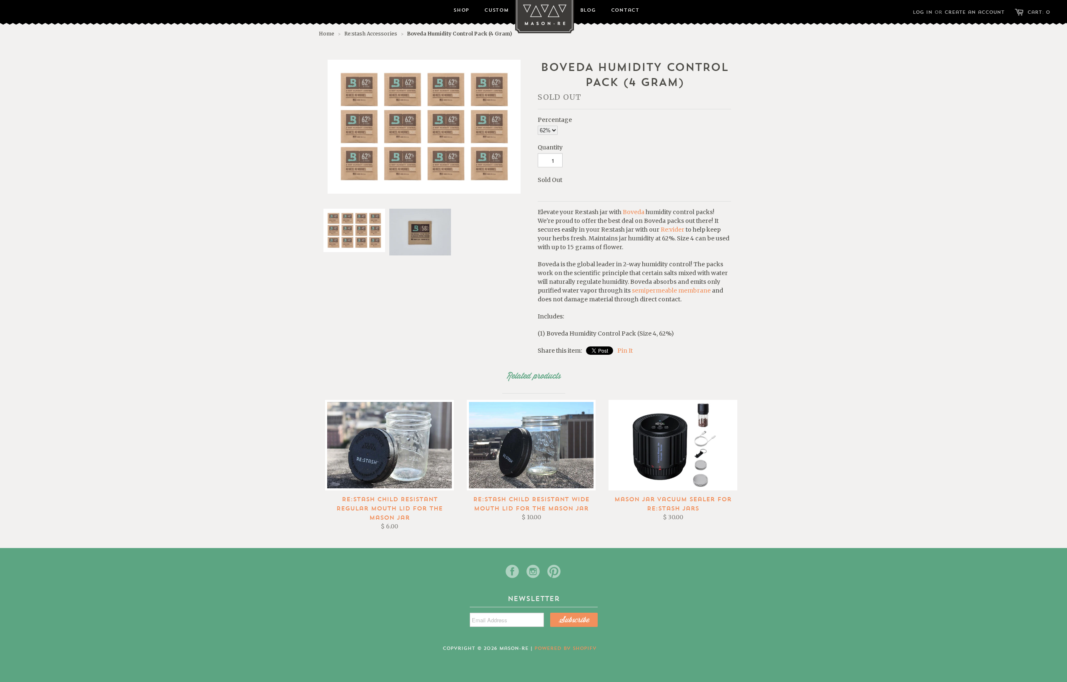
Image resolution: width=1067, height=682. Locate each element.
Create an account (974, 12)
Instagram (533, 571)
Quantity (550, 147)
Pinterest (554, 571)
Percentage (555, 120)
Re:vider (672, 229)
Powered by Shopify (565, 648)
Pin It (625, 350)
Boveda (633, 212)
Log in (922, 12)
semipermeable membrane (671, 290)
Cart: (1038, 12)
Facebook (512, 571)
